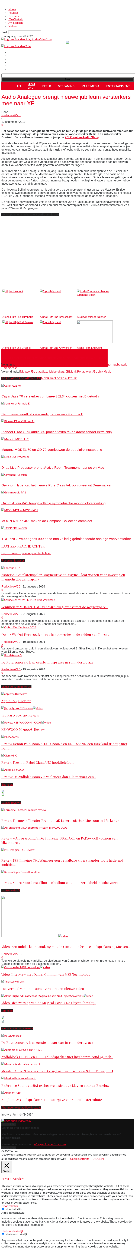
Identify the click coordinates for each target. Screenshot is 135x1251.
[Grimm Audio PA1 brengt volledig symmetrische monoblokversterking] (13, 492)
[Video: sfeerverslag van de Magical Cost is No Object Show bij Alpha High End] (47, 995)
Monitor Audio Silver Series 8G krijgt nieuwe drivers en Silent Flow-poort (57, 1071)
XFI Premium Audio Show (81, 137)
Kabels (5, 875)
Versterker (7, 388)
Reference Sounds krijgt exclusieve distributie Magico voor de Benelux (55, 1085)
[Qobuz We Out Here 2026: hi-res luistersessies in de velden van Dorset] (18, 627)
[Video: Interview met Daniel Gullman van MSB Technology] (25, 967)
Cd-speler (7, 442)
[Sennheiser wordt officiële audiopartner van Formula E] (15, 403)
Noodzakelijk (13, 1209)
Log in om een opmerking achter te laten (26, 553)
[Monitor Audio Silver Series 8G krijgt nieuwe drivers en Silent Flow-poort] (21, 1064)
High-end (7, 830)
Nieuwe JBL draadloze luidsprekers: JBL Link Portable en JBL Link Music (65, 371)
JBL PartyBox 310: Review (20, 715)
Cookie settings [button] (79, 1158)
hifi (18, 86)
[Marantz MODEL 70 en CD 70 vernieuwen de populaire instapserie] (15, 439)
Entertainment (118, 86)
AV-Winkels (15, 19)
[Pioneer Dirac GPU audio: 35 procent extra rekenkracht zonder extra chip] (17, 421)
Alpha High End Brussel (16, 347)
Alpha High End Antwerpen (56, 347)
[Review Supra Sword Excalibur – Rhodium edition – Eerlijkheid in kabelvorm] (21, 872)
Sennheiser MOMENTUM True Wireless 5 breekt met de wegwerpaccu (54, 607)
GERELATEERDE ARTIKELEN (21, 378)
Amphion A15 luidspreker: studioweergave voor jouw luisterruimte (51, 1099)
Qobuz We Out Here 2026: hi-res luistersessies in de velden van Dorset (55, 634)
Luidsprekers (9, 853)
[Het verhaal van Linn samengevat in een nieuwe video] (12, 981)
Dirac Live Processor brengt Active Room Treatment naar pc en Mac (52, 467)
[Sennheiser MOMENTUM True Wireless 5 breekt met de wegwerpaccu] (28, 599)
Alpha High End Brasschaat (56, 316)
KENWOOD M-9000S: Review (23, 729)
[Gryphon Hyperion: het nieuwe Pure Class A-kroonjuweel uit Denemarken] (14, 474)
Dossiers (13, 16)
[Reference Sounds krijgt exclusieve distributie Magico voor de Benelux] (18, 1078)
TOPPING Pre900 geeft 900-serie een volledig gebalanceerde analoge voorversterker (66, 539)
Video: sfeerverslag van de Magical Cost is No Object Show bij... (48, 1003)
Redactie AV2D (11, 115)
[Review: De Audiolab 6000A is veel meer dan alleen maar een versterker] (12, 769)
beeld (46, 86)
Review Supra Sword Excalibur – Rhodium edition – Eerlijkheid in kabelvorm (59, 882)
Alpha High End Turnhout (17, 316)
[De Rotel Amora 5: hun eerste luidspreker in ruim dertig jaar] (11, 655)
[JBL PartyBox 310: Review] (22, 708)
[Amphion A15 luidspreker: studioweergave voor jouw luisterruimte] (11, 1092)
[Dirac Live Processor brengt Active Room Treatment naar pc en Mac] (15, 456)
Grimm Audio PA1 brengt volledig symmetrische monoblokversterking (53, 503)
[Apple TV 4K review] (14, 693)
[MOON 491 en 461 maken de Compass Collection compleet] (19, 510)
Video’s (12, 26)
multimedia (90, 86)
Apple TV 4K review (16, 701)
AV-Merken (15, 22)
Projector (7, 813)
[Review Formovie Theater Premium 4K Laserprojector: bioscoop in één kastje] (23, 809)
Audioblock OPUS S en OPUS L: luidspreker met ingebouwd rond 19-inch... (57, 1057)
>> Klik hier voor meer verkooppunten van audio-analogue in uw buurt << (54, 358)
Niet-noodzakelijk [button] (12, 1231)
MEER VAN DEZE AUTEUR (59, 378)
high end (31, 85)
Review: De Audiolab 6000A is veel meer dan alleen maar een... (48, 777)
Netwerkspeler (10, 513)
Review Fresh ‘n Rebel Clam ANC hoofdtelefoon (37, 762)
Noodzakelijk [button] (9, 1205)
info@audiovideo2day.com (50, 1144)
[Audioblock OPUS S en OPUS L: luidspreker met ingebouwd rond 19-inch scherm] (21, 1049)
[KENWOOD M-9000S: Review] (26, 722)
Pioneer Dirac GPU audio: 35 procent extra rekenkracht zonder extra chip (56, 432)
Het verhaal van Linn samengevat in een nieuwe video (42, 988)
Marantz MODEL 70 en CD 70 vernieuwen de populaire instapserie (51, 450)
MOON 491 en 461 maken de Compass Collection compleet (46, 521)
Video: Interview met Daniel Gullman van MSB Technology (45, 974)
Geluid (5, 406)
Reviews (13, 12)
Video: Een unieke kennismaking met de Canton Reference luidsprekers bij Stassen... (65, 946)
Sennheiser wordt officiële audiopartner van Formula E (42, 414)
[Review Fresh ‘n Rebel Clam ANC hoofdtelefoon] (9, 755)
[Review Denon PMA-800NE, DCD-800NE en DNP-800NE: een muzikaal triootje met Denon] (10, 736)
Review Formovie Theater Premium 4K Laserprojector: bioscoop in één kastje (60, 820)
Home (12, 9)
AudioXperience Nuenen (91, 316)
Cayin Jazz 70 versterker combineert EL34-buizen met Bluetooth (50, 396)
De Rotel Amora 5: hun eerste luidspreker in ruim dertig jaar (47, 662)
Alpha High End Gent (89, 347)
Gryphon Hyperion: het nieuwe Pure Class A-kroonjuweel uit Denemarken (56, 485)
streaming (66, 86)
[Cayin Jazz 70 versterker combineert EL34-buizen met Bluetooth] (11, 385)
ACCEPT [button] (99, 1158)
